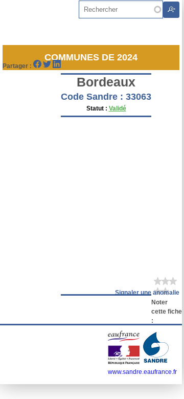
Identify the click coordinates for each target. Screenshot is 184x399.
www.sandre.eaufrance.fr (142, 371)
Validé (117, 108)
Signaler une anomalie (147, 292)
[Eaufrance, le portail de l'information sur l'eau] (124, 362)
